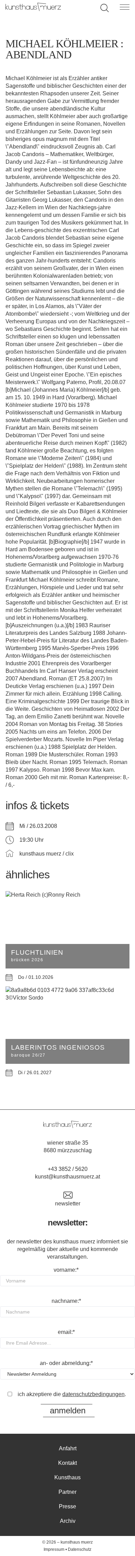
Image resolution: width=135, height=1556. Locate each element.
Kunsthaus (67, 1477)
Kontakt (67, 1463)
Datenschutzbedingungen (93, 1394)
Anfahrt (67, 1448)
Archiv (67, 1521)
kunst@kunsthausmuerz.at (67, 1177)
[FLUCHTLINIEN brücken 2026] (67, 895)
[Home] (33, 9)
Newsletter (67, 1203)
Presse (67, 1506)
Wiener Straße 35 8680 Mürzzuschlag (68, 1146)
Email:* (66, 1332)
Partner (67, 1492)
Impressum (54, 1549)
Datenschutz (79, 1549)
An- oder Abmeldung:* (66, 1363)
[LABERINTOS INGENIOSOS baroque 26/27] (67, 994)
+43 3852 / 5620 (68, 1169)
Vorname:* (66, 1270)
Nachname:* (66, 1301)
